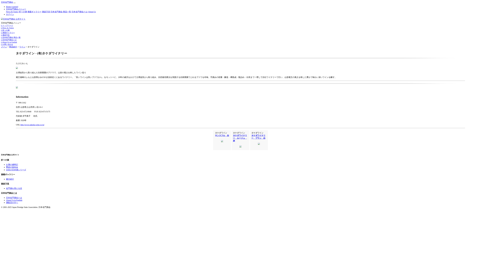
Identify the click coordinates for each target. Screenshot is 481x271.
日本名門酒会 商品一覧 (60, 12)
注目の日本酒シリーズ (16, 170)
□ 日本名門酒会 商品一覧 (11, 37)
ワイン (22, 47)
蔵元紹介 (10, 179)
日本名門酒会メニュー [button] (16, 9)
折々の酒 (23, 12)
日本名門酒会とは (80, 12)
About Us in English (14, 200)
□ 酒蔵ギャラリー (8, 33)
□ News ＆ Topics (7, 28)
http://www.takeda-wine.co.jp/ (32, 125)
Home (12, 7)
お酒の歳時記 (12, 164)
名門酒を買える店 (14, 188)
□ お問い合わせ (7, 44)
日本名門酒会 (7, 2)
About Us (92, 12)
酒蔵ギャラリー (34, 12)
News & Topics (12, 12)
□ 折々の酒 (5, 30)
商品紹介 (13, 47)
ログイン (10, 14)
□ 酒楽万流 (5, 35)
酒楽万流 (46, 12)
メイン (4, 47)
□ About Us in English (9, 42)
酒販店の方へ (12, 202)
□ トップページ (7, 25)
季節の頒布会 (12, 167)
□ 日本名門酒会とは (9, 40)
